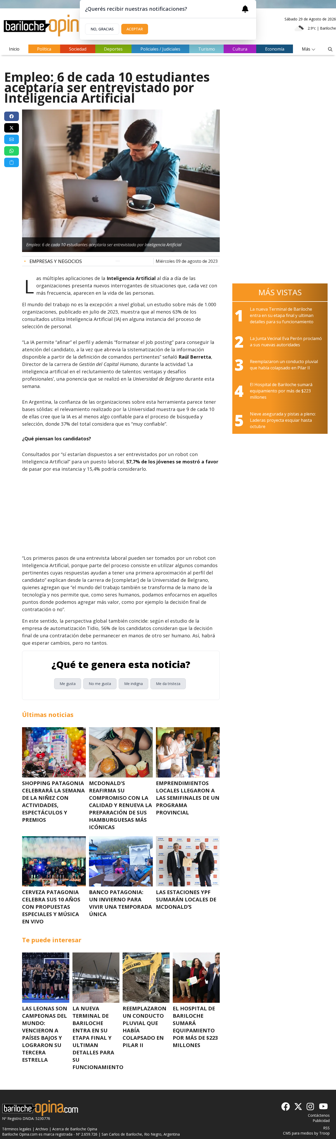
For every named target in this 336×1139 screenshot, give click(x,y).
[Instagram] (311, 1106)
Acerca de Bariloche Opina (74, 1128)
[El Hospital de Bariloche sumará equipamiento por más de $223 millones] (196, 977)
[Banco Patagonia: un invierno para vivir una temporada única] (121, 861)
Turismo (206, 49)
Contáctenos (319, 1115)
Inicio (14, 49)
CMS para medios (298, 1133)
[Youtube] (323, 1106)
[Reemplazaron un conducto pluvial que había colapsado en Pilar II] (146, 977)
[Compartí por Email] (11, 139)
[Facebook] (285, 1106)
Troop (324, 1133)
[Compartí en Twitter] (11, 128)
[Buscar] (330, 49)
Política (44, 49)
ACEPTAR (135, 28)
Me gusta (68, 683)
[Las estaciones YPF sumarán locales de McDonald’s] (188, 861)
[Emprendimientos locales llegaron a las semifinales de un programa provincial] (188, 752)
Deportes (113, 49)
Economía (274, 49)
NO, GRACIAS (102, 28)
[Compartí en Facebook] (11, 116)
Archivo (41, 1128)
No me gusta (100, 683)
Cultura (240, 49)
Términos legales (16, 1128)
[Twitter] (298, 1106)
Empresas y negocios (53, 261)
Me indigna (133, 683)
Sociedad (77, 49)
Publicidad (321, 1120)
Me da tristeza (168, 683)
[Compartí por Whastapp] (11, 151)
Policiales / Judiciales (160, 49)
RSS (326, 1127)
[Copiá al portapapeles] (11, 162)
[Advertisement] (121, 513)
